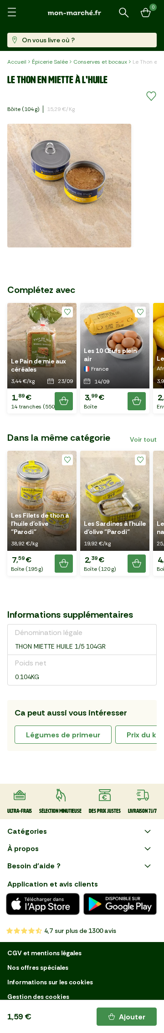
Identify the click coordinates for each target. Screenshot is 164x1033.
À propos (23, 848)
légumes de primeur (63, 735)
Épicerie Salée (50, 62)
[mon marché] (82, 12)
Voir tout (143, 439)
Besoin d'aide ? (34, 866)
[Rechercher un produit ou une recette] (124, 13)
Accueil (16, 62)
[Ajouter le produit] (64, 401)
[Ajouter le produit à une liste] (151, 96)
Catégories (27, 831)
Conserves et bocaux (100, 62)
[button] (42, 358)
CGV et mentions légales (44, 953)
